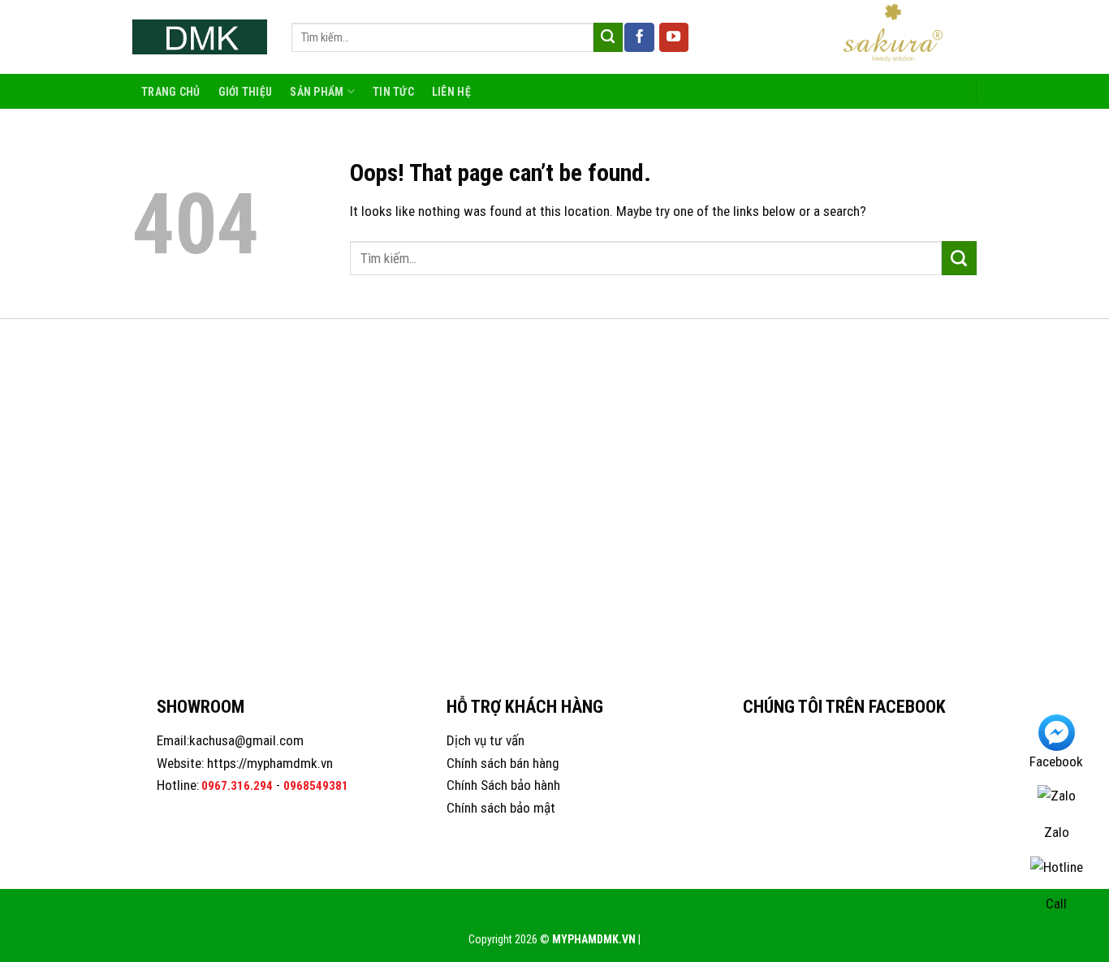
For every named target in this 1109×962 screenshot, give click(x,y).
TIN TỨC (393, 91)
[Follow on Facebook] (639, 37)
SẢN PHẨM (316, 91)
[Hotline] (1056, 873)
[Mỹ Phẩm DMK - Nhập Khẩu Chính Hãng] (199, 37)
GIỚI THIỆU (245, 91)
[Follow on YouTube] (674, 37)
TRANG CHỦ (171, 91)
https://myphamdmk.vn (270, 763)
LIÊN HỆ (451, 91)
